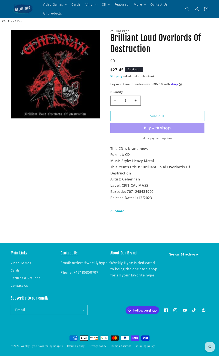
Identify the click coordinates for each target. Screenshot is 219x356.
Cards (15, 270)
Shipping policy (145, 345)
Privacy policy (97, 345)
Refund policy (75, 345)
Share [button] (119, 211)
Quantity (116, 92)
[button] (54, 4)
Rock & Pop (15, 21)
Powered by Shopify (50, 345)
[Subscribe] (82, 310)
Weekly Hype (29, 345)
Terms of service (121, 345)
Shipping (116, 76)
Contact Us (19, 286)
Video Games (21, 263)
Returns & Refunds (25, 278)
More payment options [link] (157, 138)
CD (4, 21)
